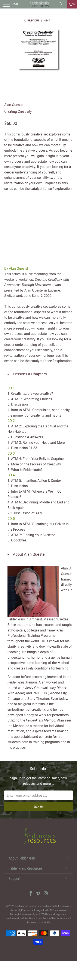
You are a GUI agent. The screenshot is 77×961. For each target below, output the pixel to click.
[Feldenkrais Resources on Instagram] (46, 894)
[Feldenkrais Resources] (38, 4)
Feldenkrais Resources (28, 906)
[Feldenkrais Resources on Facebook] (31, 894)
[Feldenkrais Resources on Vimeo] (38, 894)
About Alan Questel (29, 554)
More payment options (39, 261)
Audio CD (13, 205)
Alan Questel (13, 105)
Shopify (45, 922)
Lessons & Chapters (30, 374)
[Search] (62, 4)
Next (47, 20)
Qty (7, 218)
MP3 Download (36, 205)
